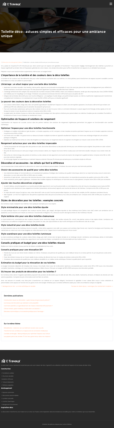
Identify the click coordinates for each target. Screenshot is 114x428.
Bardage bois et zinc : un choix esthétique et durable (19, 286)
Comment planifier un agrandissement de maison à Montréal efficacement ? (28, 306)
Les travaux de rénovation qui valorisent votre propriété (21, 303)
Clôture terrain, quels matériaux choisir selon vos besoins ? (22, 309)
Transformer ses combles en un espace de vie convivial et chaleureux (26, 331)
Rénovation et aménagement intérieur (12, 62)
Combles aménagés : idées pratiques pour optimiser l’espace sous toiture (27, 334)
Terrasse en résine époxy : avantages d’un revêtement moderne (91, 286)
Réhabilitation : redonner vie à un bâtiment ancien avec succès (23, 328)
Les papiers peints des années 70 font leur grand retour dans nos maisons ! (27, 336)
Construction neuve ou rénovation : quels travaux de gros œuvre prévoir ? (27, 300)
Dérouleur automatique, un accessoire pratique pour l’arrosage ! (24, 311)
